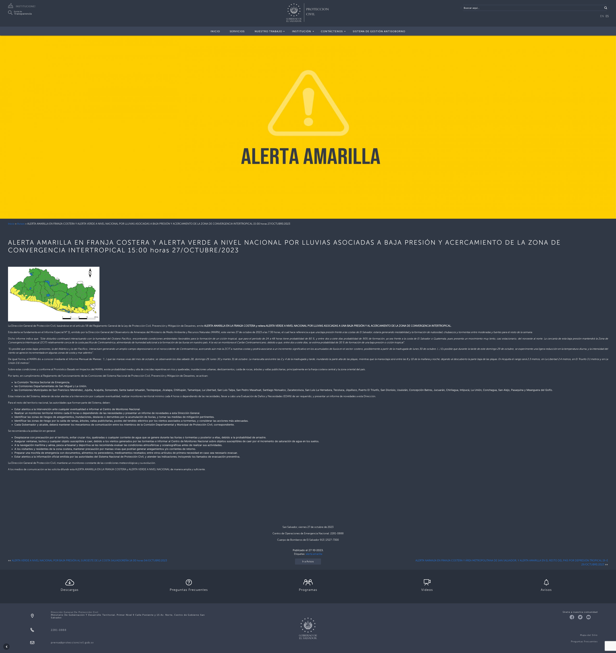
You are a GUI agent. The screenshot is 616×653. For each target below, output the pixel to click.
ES (607, 16)
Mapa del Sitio (589, 635)
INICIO (215, 31)
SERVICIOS (237, 31)
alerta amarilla (314, 553)
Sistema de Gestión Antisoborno (379, 31)
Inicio (11, 223)
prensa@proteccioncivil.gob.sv (72, 642)
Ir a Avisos (308, 561)
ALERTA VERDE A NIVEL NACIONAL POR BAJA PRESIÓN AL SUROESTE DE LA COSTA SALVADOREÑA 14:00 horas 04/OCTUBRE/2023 (89, 560)
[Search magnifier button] (605, 8)
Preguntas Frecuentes (584, 641)
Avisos (21, 223)
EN (602, 16)
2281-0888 (58, 630)
